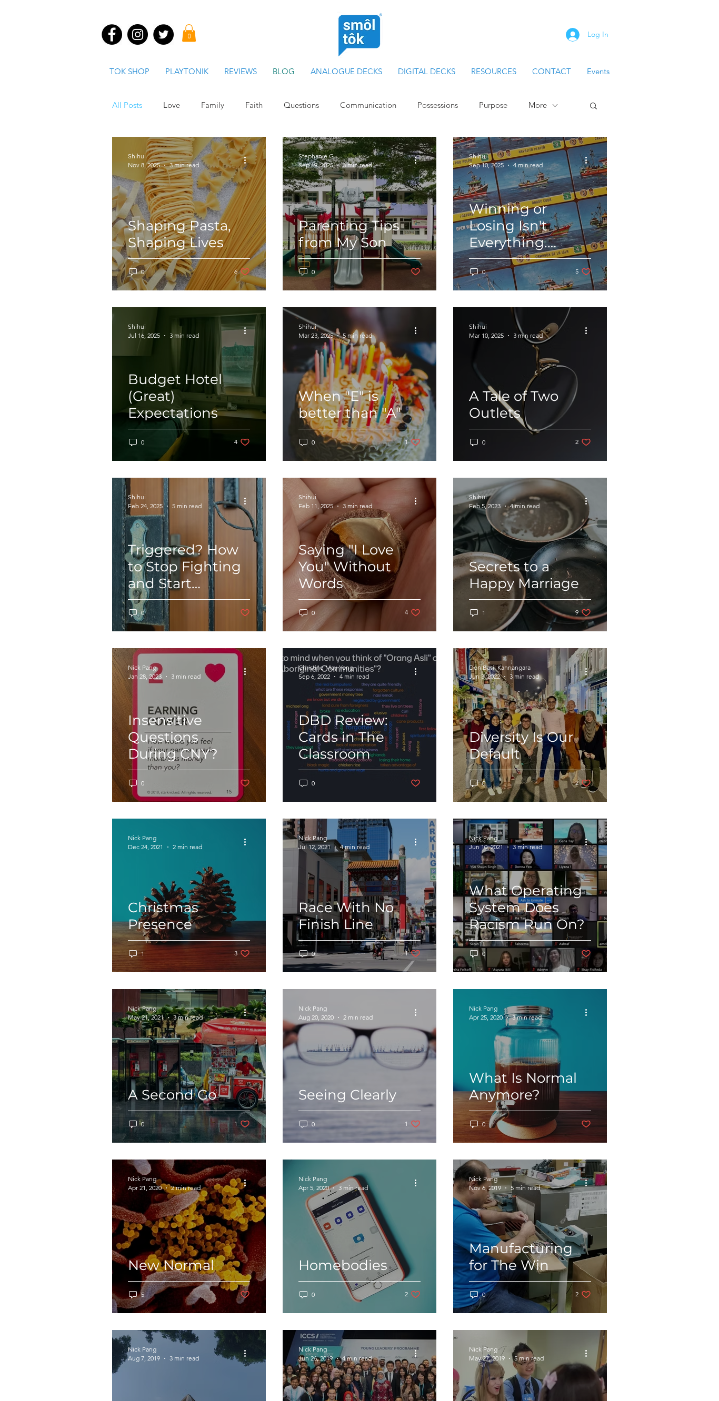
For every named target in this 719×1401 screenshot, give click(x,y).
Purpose (493, 105)
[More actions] (248, 160)
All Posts (127, 105)
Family (212, 105)
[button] (189, 33)
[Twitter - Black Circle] (163, 34)
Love (171, 105)
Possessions (437, 105)
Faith (254, 105)
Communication (368, 105)
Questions (301, 105)
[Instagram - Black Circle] (137, 34)
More (537, 105)
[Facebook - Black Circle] (112, 34)
